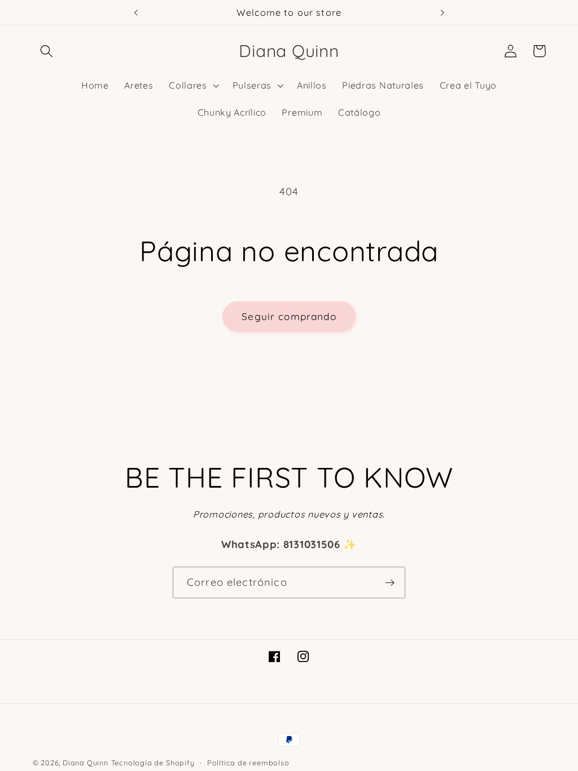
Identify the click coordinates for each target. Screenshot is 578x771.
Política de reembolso (248, 762)
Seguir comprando (289, 316)
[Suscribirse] (389, 582)
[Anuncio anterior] (136, 12)
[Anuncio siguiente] (442, 12)
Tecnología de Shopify (153, 762)
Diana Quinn (85, 762)
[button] (47, 51)
